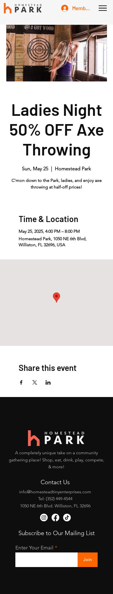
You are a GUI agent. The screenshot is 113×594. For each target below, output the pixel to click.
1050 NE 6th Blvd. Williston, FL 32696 (55, 505)
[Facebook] (55, 517)
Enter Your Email (34, 547)
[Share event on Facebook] (21, 382)
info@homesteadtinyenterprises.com (55, 491)
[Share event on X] (34, 382)
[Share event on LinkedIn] (48, 382)
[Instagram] (44, 517)
